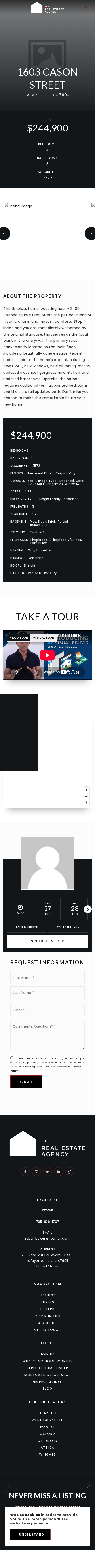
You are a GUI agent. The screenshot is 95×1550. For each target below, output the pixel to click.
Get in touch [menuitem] (47, 1330)
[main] (47, 557)
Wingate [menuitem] (47, 1454)
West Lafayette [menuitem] (47, 1420)
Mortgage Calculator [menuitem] (47, 1375)
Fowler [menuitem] (47, 1426)
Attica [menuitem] (47, 1447)
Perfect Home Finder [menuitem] (47, 1368)
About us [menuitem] (47, 1323)
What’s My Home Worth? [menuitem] (48, 1361)
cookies (32, 1514)
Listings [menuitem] (48, 1295)
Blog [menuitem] (48, 1388)
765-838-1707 (47, 1222)
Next (88, 909)
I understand (30, 1534)
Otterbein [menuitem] (47, 1440)
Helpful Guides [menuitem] (47, 1381)
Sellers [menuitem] (47, 1309)
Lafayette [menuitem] (47, 1413)
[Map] (47, 758)
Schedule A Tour (47, 941)
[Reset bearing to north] (86, 803)
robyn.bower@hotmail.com (47, 1238)
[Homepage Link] (47, 7)
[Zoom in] (86, 790)
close (88, 1486)
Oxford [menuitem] (47, 1434)
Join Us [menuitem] (47, 1354)
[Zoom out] (86, 796)
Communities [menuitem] (48, 1316)
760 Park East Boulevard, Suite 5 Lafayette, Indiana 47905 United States (47, 1260)
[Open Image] (47, 233)
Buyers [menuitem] (47, 1302)
